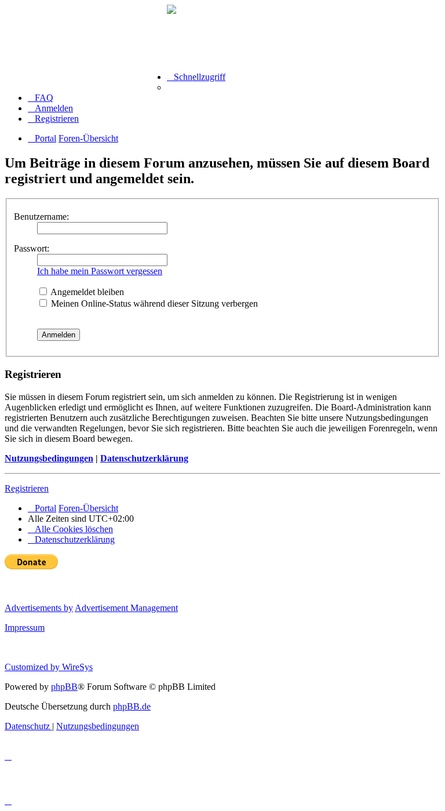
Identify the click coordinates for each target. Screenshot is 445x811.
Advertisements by (39, 608)
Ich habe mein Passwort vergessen (99, 271)
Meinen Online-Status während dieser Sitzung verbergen (153, 303)
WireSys (77, 667)
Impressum (25, 627)
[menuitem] (40, 98)
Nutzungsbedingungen (49, 458)
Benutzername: (41, 216)
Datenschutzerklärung (144, 458)
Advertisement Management (126, 608)
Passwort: (31, 248)
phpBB (64, 687)
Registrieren (27, 488)
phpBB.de (132, 706)
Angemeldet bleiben (86, 292)
